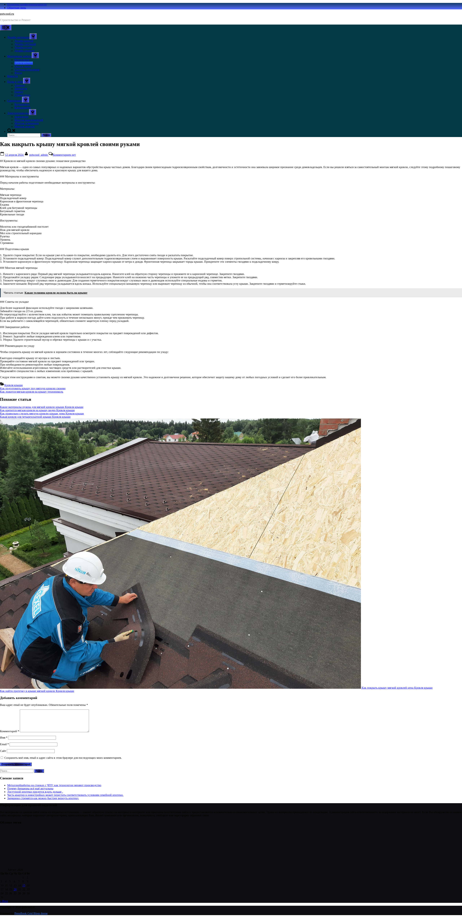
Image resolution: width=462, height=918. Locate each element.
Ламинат (19, 85)
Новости (12, 76)
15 (23, 885)
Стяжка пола (22, 95)
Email (4, 744)
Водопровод (22, 104)
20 (15, 889)
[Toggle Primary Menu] (6, 28)
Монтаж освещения (26, 123)
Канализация (22, 107)
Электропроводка (18, 113)
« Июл (4, 901)
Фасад (18, 72)
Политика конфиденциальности (27, 4)
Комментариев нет (64, 154)
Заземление (21, 116)
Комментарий (9, 731)
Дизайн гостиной (25, 44)
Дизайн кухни (23, 47)
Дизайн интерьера (18, 37)
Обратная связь (16, 7)
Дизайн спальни (24, 50)
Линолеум (20, 88)
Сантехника (14, 100)
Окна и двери (22, 66)
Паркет (18, 91)
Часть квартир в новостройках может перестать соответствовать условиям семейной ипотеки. (65, 795)
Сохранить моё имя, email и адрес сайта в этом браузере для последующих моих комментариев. (63, 757)
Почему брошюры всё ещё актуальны (30, 788)
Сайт (3, 750)
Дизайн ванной (23, 40)
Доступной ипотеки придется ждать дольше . (35, 791)
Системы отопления (26, 69)
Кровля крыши (23, 63)
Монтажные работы (19, 56)
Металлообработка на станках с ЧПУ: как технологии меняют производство (54, 785)
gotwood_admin (39, 154)
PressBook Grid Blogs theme (31, 913)
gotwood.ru (7, 13)
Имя (3, 737)
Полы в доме (15, 81)
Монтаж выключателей (28, 119)
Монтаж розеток (24, 126)
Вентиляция (21, 59)
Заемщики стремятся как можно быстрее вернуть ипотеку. (43, 798)
